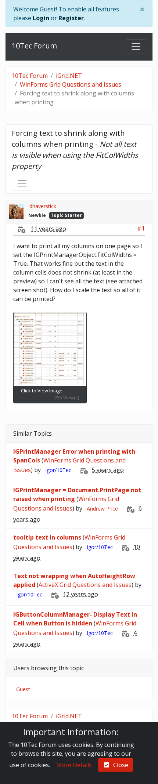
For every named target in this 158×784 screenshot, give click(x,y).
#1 (141, 228)
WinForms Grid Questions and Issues (70, 84)
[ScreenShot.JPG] (50, 349)
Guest (23, 689)
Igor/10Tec (58, 470)
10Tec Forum (34, 46)
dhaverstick (42, 206)
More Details (74, 765)
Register (71, 18)
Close (119, 765)
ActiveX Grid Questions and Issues (85, 585)
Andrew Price (102, 508)
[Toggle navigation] (136, 46)
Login (41, 18)
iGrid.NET (69, 76)
